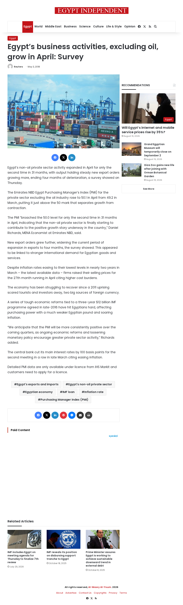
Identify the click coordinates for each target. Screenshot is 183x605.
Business (70, 26)
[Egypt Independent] (91, 10)
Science (85, 26)
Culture (98, 26)
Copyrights (100, 592)
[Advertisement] (64, 476)
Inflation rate (93, 392)
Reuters (18, 66)
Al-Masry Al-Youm (99, 587)
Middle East (53, 26)
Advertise (70, 592)
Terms (123, 592)
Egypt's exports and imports (37, 384)
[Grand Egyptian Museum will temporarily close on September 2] (131, 149)
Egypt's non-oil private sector (90, 384)
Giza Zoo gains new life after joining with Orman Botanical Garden (159, 170)
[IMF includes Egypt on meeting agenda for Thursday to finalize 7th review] (24, 539)
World (38, 26)
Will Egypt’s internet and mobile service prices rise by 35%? (148, 129)
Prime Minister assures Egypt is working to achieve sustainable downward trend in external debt (100, 558)
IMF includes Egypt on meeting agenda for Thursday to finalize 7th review (23, 557)
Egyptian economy (39, 392)
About (59, 592)
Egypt (28, 26)
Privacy (113, 592)
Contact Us (85, 592)
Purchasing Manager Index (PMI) (64, 400)
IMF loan (69, 392)
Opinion (129, 26)
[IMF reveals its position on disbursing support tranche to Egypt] (63, 539)
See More (148, 189)
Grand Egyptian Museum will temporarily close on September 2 (157, 149)
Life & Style (114, 26)
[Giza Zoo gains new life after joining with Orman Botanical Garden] (131, 170)
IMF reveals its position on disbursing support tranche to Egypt (62, 555)
